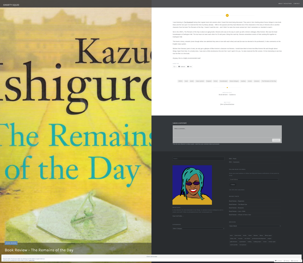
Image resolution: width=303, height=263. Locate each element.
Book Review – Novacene (236, 208)
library (261, 235)
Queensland (242, 241)
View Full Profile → (178, 216)
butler (191, 81)
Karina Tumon (176, 207)
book (186, 81)
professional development (259, 238)
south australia (234, 244)
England (208, 81)
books (244, 235)
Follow (233, 184)
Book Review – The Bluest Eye (238, 204)
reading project (257, 241)
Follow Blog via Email (237, 169)
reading (243, 81)
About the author (285, 3)
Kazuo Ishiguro (234, 81)
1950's (180, 81)
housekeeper (223, 81)
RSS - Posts (232, 158)
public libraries (233, 241)
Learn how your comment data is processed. (207, 144)
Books (8, 243)
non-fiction (247, 238)
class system (200, 81)
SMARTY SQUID (11, 4)
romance (256, 81)
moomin (240, 238)
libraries (256, 235)
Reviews (13, 243)
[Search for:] (198, 158)
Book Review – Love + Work (237, 211)
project (269, 238)
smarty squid (272, 241)
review (250, 81)
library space (268, 235)
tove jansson (243, 244)
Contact (297, 3)
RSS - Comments (234, 162)
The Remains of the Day (269, 81)
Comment (276, 140)
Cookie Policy (31, 260)
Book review (238, 235)
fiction (215, 81)
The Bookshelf (188, 22)
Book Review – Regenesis (236, 201)
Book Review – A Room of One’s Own (240, 214)
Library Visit (233, 238)
